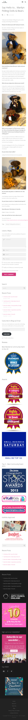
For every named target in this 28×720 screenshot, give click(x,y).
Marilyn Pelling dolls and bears (13, 224)
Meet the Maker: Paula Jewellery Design (12, 305)
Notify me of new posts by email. (11, 270)
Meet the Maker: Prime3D (9, 314)
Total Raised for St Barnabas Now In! (11, 301)
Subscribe (7, 334)
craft (4, 14)
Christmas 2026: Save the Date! (10, 296)
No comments (11, 14)
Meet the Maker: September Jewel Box (12, 310)
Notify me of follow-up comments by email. (13, 267)
